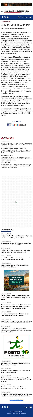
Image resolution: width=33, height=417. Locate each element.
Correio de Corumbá (16, 400)
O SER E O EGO (5, 141)
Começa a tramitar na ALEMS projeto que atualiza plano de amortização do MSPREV (16, 244)
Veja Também (7, 138)
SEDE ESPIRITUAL (6, 162)
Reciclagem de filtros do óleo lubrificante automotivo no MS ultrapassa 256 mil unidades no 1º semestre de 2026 (16, 330)
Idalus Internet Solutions (20, 413)
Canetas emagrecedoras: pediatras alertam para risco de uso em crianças (15, 364)
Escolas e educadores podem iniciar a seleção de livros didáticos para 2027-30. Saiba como (15, 251)
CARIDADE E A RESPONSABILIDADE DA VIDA (13, 148)
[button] (2, 11)
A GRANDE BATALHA (7, 155)
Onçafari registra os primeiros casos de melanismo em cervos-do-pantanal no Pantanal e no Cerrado (16, 321)
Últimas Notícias (7, 230)
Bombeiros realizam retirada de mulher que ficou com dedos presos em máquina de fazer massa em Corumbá (16, 379)
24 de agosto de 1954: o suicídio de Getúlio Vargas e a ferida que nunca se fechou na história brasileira (16, 394)
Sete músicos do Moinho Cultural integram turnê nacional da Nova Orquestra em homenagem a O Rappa (15, 297)
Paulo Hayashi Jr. (5, 21)
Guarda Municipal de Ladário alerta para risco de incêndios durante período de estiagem (15, 258)
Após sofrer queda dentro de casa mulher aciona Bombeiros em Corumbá (15, 371)
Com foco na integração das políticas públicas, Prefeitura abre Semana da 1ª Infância (15, 314)
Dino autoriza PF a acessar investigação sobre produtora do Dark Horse (15, 265)
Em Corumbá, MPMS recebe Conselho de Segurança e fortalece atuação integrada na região (16, 236)
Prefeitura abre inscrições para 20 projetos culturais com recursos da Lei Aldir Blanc (14, 387)
